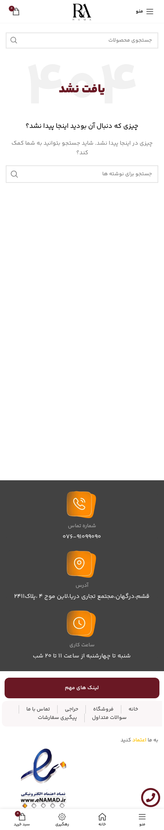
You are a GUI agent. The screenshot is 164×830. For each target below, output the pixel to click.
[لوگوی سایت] (82, 11)
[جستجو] (14, 40)
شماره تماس (82, 526)
